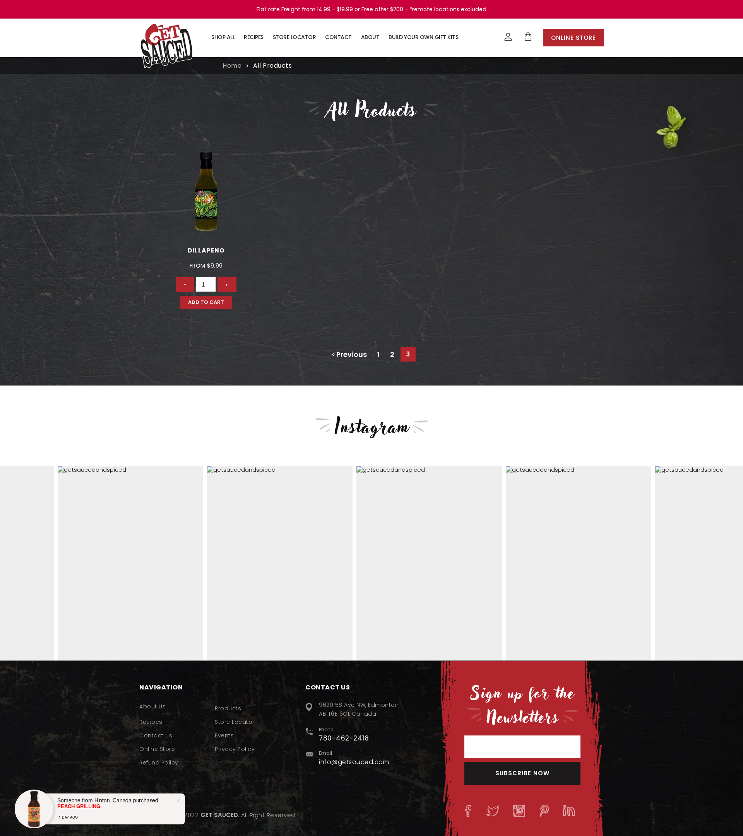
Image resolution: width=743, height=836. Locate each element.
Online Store (573, 38)
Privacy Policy (235, 749)
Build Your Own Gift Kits (423, 37)
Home (232, 65)
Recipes (254, 37)
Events (224, 735)
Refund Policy (158, 762)
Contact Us (155, 735)
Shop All (223, 37)
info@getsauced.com (354, 762)
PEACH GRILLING (78, 806)
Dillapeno (206, 250)
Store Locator (294, 37)
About (370, 37)
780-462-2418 (344, 738)
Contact (338, 37)
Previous (351, 354)
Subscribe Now (522, 773)
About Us (152, 706)
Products (228, 708)
